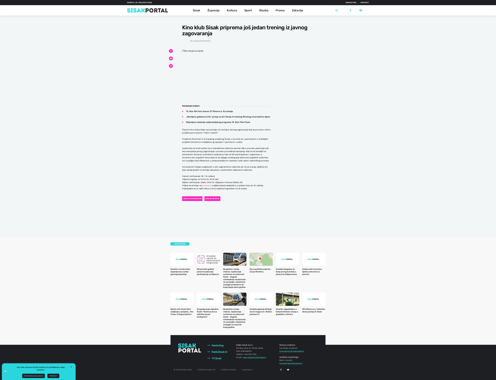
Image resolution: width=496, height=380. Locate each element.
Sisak (196, 10)
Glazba (263, 10)
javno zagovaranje (192, 199)
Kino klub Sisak (212, 199)
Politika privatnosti (206, 369)
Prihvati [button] (53, 376)
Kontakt (365, 2)
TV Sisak (216, 358)
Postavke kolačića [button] (33, 376)
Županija (213, 10)
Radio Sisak (186, 369)
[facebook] (350, 10)
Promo (280, 10)
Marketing (351, 2)
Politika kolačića (228, 369)
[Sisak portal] (147, 10)
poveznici (206, 185)
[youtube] (360, 10)
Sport (248, 10)
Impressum (247, 369)
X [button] (71, 367)
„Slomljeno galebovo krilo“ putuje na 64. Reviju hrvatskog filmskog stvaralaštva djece (228, 117)
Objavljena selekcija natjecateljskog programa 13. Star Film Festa (218, 122)
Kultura (232, 10)
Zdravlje (297, 10)
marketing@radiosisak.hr (291, 363)
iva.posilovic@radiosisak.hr (291, 351)
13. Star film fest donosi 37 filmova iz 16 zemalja (209, 111)
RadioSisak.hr (219, 351)
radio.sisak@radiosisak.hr (254, 357)
